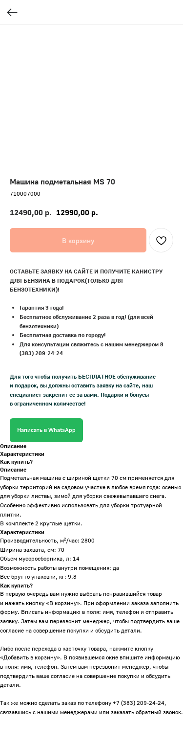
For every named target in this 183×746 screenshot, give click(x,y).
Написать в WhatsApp (46, 429)
